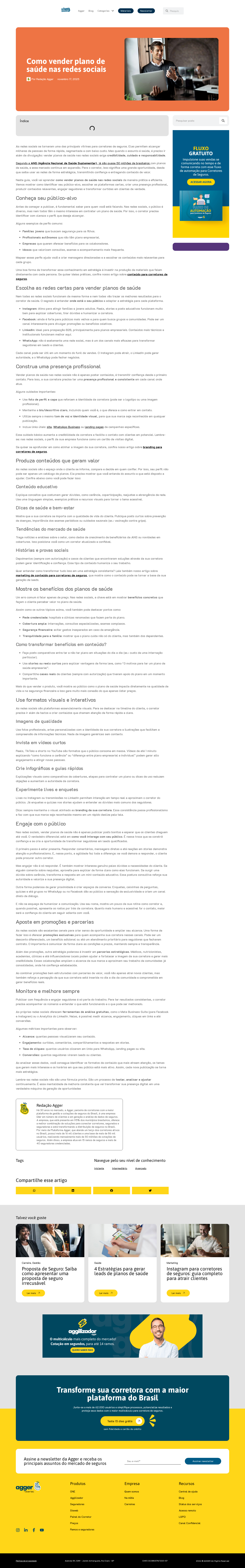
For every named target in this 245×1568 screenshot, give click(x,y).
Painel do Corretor (81, 1516)
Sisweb (74, 1510)
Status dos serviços (190, 1504)
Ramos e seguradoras (82, 1529)
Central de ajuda (188, 1491)
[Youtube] (42, 1530)
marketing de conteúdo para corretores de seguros (51, 575)
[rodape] (122, 1356)
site (49, 427)
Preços (74, 1523)
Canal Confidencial (189, 1523)
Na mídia (129, 1497)
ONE (72, 1491)
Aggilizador (76, 1497)
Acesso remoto (187, 1510)
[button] (34, 1190)
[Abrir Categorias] (112, 10)
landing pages (94, 427)
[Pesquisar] (223, 120)
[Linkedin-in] (26, 1530)
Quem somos (131, 1491)
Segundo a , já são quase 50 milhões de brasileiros (83, 163)
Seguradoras (77, 1504)
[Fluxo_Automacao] (201, 236)
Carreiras (129, 1504)
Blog (181, 1497)
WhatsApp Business (66, 427)
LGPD (182, 1516)
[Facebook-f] (34, 1530)
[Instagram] (18, 1530)
